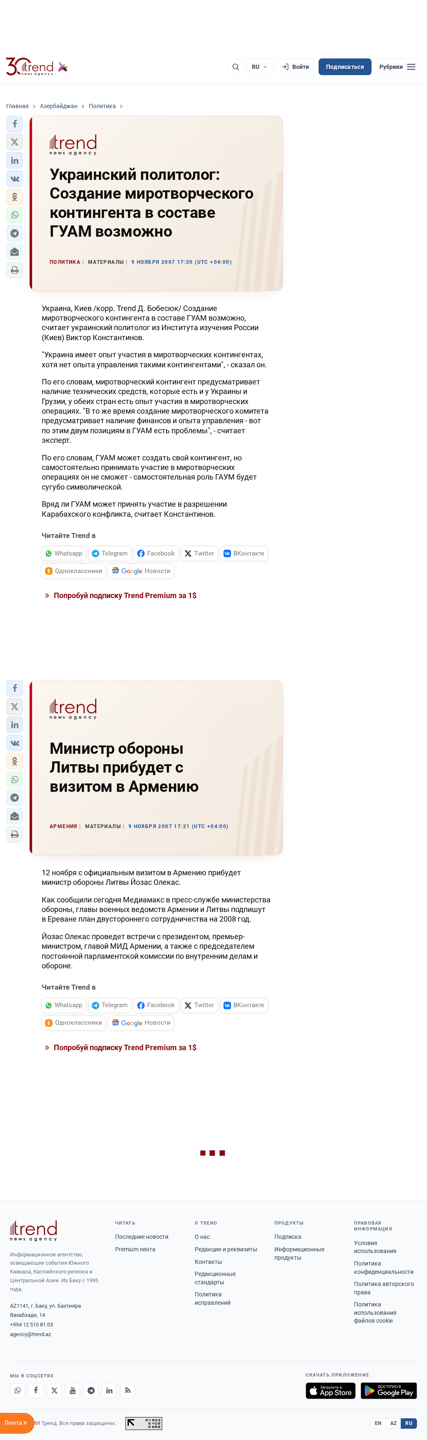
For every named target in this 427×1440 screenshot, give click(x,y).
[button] (15, 124)
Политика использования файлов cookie (375, 1312)
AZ (393, 1423)
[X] (54, 1390)
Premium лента (135, 1249)
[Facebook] (35, 1390)
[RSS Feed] (127, 1390)
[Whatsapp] (17, 1390)
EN (378, 1423)
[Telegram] (90, 1390)
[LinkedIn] (109, 1390)
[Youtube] (72, 1390)
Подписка (287, 1236)
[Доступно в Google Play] (389, 1390)
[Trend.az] (37, 67)
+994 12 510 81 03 (31, 1324)
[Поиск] (235, 66)
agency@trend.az (30, 1334)
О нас (202, 1236)
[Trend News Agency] (33, 1230)
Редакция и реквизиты (226, 1249)
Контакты (208, 1261)
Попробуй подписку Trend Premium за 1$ (124, 595)
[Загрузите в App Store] (331, 1390)
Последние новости (141, 1236)
